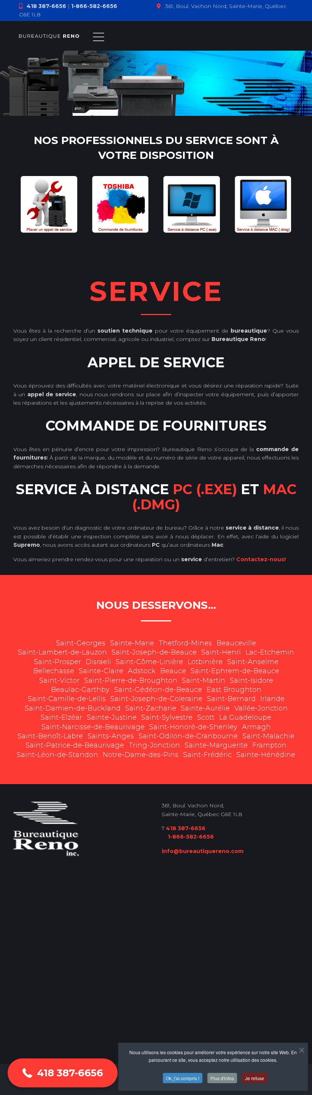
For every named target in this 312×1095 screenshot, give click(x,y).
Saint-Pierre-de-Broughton (130, 680)
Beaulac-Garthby (80, 689)
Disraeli (98, 662)
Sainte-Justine (112, 717)
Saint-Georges (80, 643)
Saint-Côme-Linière (149, 662)
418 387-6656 (46, 6)
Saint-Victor (59, 680)
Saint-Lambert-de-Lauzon (62, 652)
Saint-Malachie (268, 736)
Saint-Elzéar (61, 717)
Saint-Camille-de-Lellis (67, 699)
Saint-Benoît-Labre (50, 736)
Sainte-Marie (132, 643)
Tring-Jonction (154, 745)
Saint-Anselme (253, 662)
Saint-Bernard (231, 699)
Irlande (272, 699)
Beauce (173, 671)
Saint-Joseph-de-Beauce (154, 652)
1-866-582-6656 (94, 6)
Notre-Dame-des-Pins (140, 755)
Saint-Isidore (251, 680)
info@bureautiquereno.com (203, 851)
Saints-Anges (111, 736)
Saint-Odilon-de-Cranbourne (188, 736)
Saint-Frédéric (207, 755)
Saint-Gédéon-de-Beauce (158, 689)
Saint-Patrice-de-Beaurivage (74, 745)
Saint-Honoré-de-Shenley (193, 727)
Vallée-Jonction (261, 708)
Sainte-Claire (101, 671)
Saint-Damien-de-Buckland (73, 708)
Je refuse (254, 1078)
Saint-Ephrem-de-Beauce (235, 671)
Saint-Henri (221, 652)
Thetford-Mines (185, 643)
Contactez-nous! (261, 559)
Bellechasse (53, 671)
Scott (206, 717)
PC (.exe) (205, 489)
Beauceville (236, 643)
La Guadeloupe (245, 717)
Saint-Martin (203, 680)
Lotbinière (205, 662)
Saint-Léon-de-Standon (57, 755)
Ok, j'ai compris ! (182, 1078)
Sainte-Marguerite (216, 745)
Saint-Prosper (57, 662)
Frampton (269, 745)
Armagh (256, 727)
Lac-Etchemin (269, 652)
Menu (99, 37)
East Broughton (234, 689)
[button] (63, 1072)
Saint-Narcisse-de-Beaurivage (93, 727)
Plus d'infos (222, 1078)
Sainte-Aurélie (205, 708)
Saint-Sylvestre (167, 717)
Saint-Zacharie (150, 708)
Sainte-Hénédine (265, 755)
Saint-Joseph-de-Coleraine (156, 699)
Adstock (142, 671)
